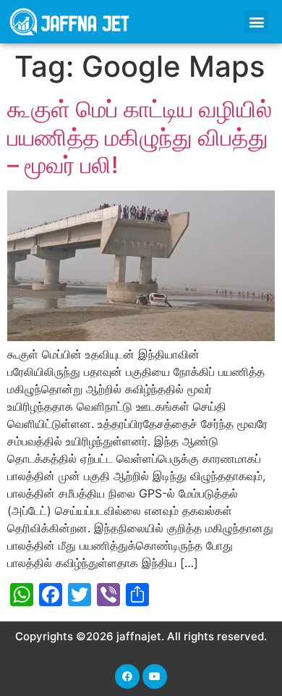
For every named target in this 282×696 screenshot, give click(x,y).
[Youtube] (154, 676)
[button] (256, 22)
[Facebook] (127, 676)
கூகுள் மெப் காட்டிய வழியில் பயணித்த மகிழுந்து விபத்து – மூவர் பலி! (139, 137)
